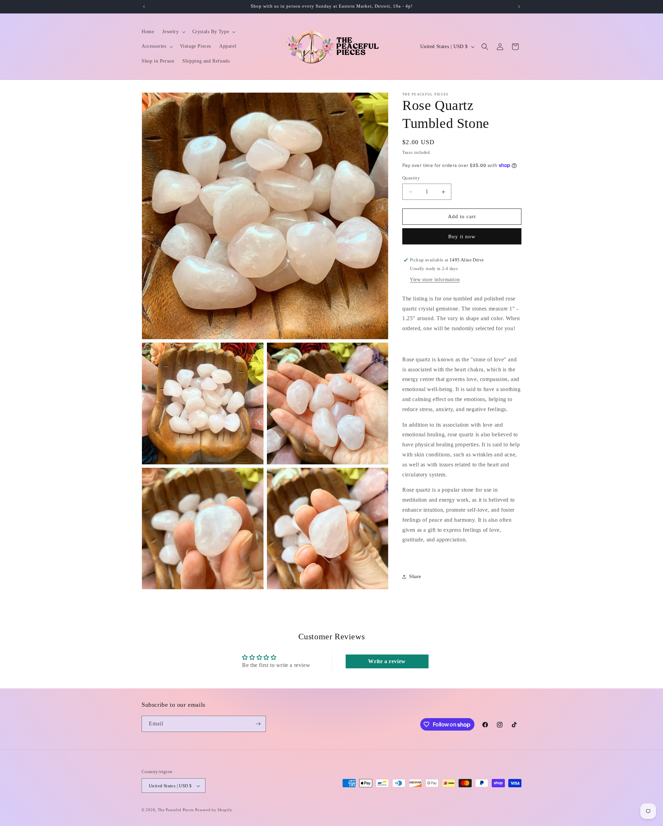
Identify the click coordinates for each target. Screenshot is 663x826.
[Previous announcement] (144, 6)
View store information (435, 279)
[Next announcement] (519, 6)
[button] (173, 32)
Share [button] (415, 576)
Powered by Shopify (213, 810)
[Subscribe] (258, 724)
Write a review (386, 661)
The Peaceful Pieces (176, 810)
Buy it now (461, 236)
